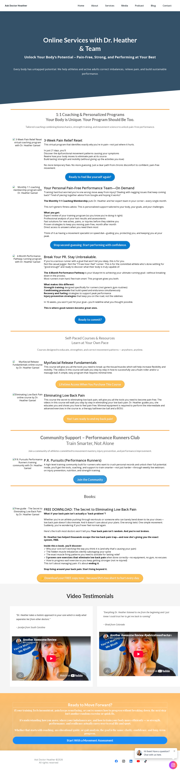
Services (109, 5)
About (94, 5)
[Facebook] (116, 761)
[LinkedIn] (131, 761)
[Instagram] (123, 761)
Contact (167, 5)
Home (81, 5)
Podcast (139, 5)
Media (124, 5)
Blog (153, 5)
